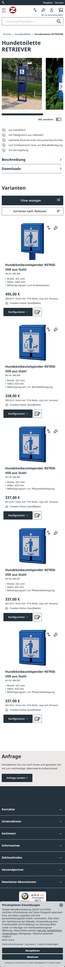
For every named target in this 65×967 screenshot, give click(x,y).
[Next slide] (61, 86)
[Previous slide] (4, 34)
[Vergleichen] (35, 10)
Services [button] (59, 2)
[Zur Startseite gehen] (20, 10)
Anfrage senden (16, 777)
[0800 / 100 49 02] (3, 2)
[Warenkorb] (59, 10)
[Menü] (4, 10)
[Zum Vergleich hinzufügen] (48, 228)
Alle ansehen (46, 119)
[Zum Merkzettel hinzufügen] (56, 228)
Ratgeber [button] (48, 2)
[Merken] (43, 10)
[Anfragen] (37, 312)
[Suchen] (59, 21)
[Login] (51, 10)
